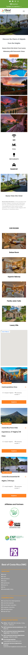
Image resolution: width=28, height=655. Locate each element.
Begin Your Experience (14, 6)
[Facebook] (12, 1)
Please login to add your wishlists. (25, 387)
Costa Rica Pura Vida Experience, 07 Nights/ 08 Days (11, 432)
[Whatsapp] (18, 1)
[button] (23, 11)
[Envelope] (10, 1)
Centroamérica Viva (9, 387)
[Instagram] (15, 1)
